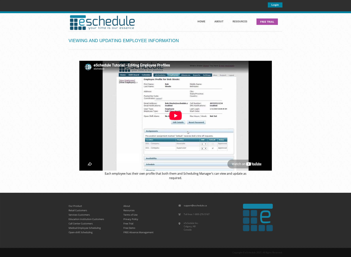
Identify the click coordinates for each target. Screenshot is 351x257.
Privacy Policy (130, 219)
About (216, 22)
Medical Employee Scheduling (85, 228)
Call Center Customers (81, 223)
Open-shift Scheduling (81, 232)
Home (201, 21)
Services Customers (79, 214)
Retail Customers (78, 210)
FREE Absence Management (138, 232)
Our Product (75, 206)
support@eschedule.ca (195, 205)
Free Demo (129, 228)
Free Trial (128, 223)
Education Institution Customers (86, 219)
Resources (237, 22)
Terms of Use (130, 214)
